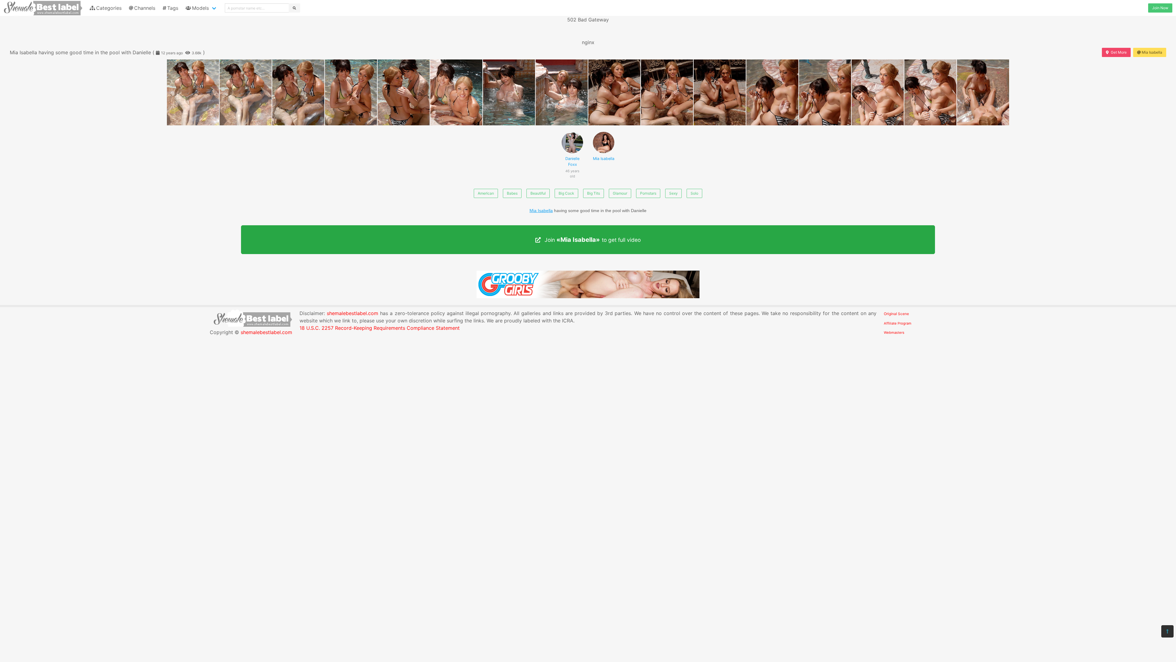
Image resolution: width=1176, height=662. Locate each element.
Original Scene (896, 313)
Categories (109, 8)
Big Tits (593, 193)
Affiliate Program (897, 323)
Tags (172, 8)
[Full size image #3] (351, 92)
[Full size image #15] (983, 92)
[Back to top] (1167, 631)
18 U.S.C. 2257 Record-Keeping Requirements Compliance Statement (380, 328)
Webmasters (894, 332)
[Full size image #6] (509, 92)
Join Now (1160, 8)
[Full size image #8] (614, 92)
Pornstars (648, 193)
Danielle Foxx (572, 164)
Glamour (620, 193)
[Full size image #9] (667, 92)
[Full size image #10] (720, 92)
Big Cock (566, 193)
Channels (144, 8)
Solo (694, 193)
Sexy (673, 193)
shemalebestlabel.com (266, 332)
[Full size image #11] (772, 92)
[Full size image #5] (456, 92)
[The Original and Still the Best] (588, 296)
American (486, 193)
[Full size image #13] (878, 92)
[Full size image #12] (825, 92)
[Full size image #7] (562, 92)
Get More (1119, 52)
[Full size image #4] (404, 92)
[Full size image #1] (246, 92)
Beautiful (538, 193)
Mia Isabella (1152, 52)
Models (200, 8)
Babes (512, 193)
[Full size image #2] (298, 92)
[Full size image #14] (930, 92)
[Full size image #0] (193, 92)
